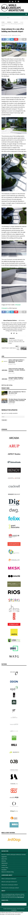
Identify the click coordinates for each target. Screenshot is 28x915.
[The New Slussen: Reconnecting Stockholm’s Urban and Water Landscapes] (4, 401)
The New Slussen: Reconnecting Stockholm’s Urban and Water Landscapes (17, 400)
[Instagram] (9, 1)
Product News (5, 388)
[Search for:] (14, 17)
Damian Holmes (17, 35)
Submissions (4, 863)
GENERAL (9, 22)
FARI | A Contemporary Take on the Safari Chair (17, 392)
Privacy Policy (4, 867)
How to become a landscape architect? (10, 887)
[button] (26, 14)
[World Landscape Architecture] (12, 11)
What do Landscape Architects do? (9, 881)
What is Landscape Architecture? (8, 878)
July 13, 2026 (12, 403)
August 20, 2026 (13, 394)
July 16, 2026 (12, 373)
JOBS (2, 356)
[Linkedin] (12, 1)
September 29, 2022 (7, 35)
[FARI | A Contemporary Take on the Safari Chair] (4, 393)
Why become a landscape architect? (9, 884)
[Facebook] (15, 1)
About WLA (4, 859)
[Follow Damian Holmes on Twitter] (13, 333)
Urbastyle (18, 305)
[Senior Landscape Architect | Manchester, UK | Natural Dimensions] (4, 361)
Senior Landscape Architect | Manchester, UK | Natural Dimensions (16, 361)
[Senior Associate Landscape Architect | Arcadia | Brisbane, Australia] (4, 370)
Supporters (4, 856)
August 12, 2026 (13, 364)
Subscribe (4, 420)
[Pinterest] (18, 1)
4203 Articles (22, 320)
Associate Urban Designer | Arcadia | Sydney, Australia (16, 378)
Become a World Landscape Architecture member (13, 854)
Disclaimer (4, 869)
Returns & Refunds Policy (7, 872)
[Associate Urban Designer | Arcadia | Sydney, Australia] (4, 379)
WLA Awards (21, 897)
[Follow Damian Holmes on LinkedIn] (16, 333)
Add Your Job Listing (6, 385)
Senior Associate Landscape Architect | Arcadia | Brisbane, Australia (17, 370)
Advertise (3, 861)
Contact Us (4, 865)
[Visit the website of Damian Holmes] (11, 333)
